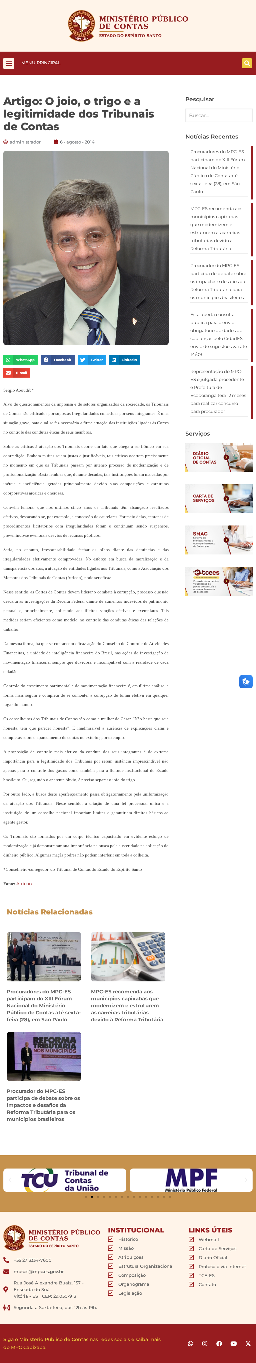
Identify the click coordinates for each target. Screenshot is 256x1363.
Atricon (24, 883)
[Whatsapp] (190, 1343)
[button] (8, 63)
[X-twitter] (248, 1343)
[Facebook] (219, 1343)
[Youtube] (233, 1343)
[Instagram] (204, 1343)
